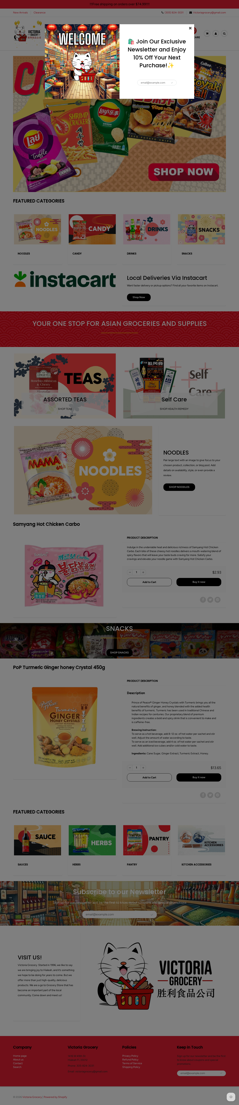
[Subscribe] (172, 83)
